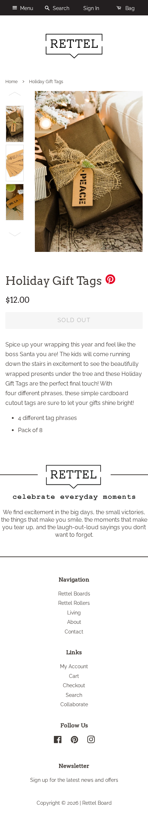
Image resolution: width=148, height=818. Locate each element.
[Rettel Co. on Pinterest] (74, 741)
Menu (26, 8)
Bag (129, 8)
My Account (74, 666)
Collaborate (74, 704)
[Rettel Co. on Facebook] (58, 741)
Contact (74, 632)
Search (60, 8)
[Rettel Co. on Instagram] (91, 741)
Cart (74, 676)
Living (74, 613)
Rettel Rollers (74, 603)
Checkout (74, 685)
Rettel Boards (74, 594)
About (74, 622)
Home (11, 81)
